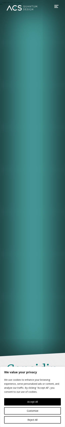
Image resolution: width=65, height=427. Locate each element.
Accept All (32, 401)
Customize (32, 410)
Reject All (33, 419)
